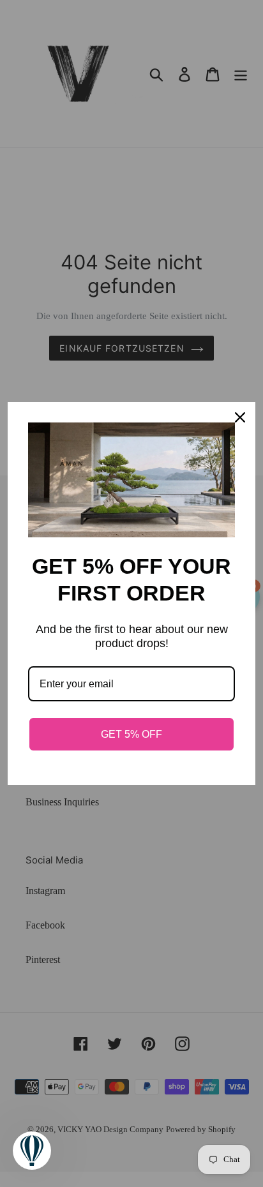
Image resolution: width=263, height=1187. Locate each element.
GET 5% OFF (131, 734)
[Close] (240, 417)
